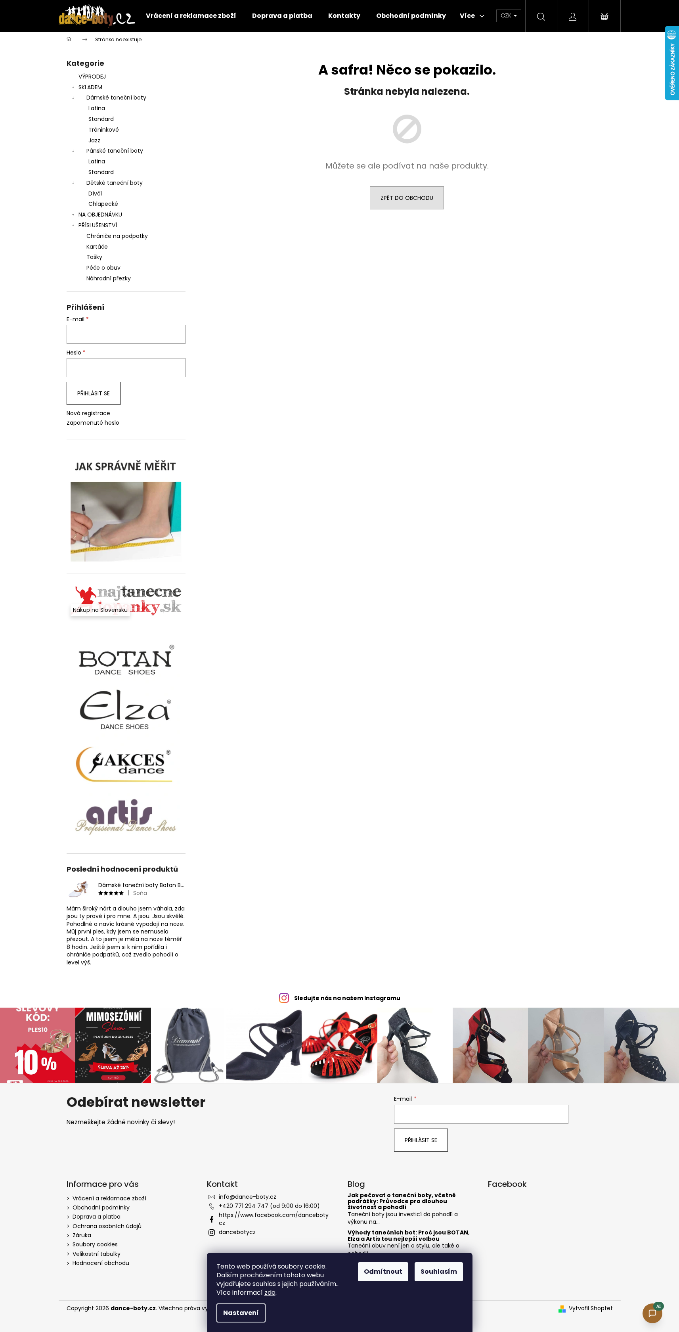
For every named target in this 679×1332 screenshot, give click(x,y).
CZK (507, 15)
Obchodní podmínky (101, 1207)
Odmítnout (383, 1271)
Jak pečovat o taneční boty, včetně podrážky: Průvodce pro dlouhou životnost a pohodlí (402, 1201)
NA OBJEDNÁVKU (100, 214)
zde (269, 1292)
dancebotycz (237, 1232)
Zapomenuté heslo (93, 423)
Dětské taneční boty (114, 183)
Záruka (82, 1235)
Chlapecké (103, 204)
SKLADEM (90, 87)
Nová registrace (88, 413)
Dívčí (95, 193)
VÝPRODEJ (92, 76)
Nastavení (241, 1312)
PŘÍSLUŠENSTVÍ (97, 225)
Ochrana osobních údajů (107, 1226)
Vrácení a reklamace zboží (109, 1198)
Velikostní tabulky (96, 1254)
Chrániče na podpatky (117, 236)
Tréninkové (103, 130)
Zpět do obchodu (407, 198)
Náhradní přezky (108, 278)
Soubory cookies (95, 1244)
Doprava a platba (96, 1217)
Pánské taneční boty (114, 151)
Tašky (94, 257)
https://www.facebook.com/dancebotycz (274, 1219)
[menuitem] (191, 16)
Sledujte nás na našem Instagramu (347, 998)
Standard (101, 119)
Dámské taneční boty (116, 98)
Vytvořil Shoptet (591, 1308)
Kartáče (97, 247)
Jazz (94, 140)
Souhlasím (439, 1271)
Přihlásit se (93, 393)
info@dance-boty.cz (247, 1197)
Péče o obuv (103, 268)
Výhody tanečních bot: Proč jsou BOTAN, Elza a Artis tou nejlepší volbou (409, 1236)
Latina (96, 108)
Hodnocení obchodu (101, 1263)
